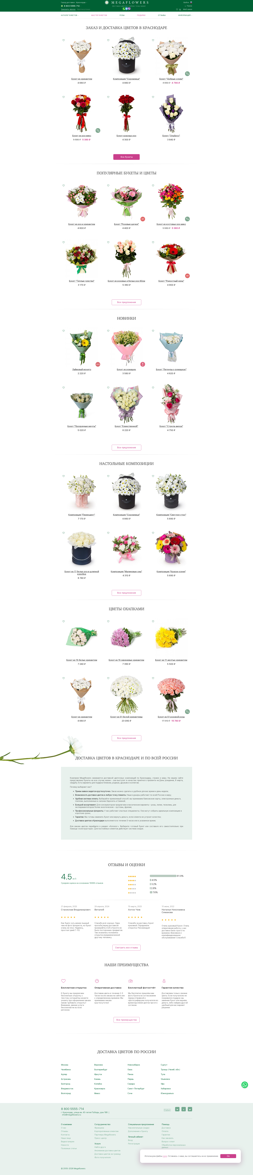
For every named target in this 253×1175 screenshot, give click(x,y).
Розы (122, 15)
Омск (130, 1069)
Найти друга (100, 1147)
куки (165, 1156)
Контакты (65, 1135)
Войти (186, 2)
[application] (167, 1109)
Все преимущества (126, 1020)
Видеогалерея (67, 1141)
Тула (163, 1074)
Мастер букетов (99, 15)
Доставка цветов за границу (107, 1154)
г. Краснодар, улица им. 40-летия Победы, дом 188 (84, 1112)
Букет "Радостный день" (171, 281)
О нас (63, 1128)
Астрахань (66, 1079)
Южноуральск (167, 1093)
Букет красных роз (126, 135)
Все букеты (127, 157)
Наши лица (66, 1138)
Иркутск (98, 1074)
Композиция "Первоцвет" (81, 515)
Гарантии (166, 1135)
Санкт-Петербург (136, 1088)
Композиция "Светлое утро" (171, 515)
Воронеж (98, 1065)
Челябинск (66, 1069)
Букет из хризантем (81, 79)
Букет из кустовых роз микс (171, 224)
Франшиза (99, 1128)
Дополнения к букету (138, 1131)
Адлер (64, 1074)
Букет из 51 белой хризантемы (126, 717)
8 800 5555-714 (72, 1109)
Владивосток (67, 1088)
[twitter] (190, 1109)
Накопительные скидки (138, 1128)
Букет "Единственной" (126, 426)
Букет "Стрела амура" (171, 426)
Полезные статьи (69, 1148)
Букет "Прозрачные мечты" (81, 426)
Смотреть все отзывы (126, 947)
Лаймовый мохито (81, 369)
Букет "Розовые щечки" (126, 224)
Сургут (164, 1065)
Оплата (165, 1131)
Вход (130, 1140)
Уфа (162, 1084)
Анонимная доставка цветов (107, 1150)
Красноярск (99, 1088)
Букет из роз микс (81, 135)
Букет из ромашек (126, 369)
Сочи (130, 1093)
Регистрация (134, 1144)
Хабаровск (166, 1088)
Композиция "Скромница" (126, 79)
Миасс (97, 1093)
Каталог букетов (69, 15)
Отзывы (162, 15)
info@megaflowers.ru (71, 1115)
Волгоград (66, 1093)
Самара (131, 1084)
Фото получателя (102, 1157)
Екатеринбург (100, 1069)
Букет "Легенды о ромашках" (171, 369)
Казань (97, 1079)
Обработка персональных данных (174, 1146)
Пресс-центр (100, 1138)
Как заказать (167, 1138)
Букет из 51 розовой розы (171, 717)
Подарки (141, 15)
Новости (65, 1145)
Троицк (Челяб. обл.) (170, 1069)
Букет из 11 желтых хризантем (171, 660)
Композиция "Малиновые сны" (126, 571)
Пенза (130, 1074)
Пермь (131, 1079)
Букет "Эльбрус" (171, 135)
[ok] (183, 1109)
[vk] (177, 1109)
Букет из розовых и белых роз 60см (126, 281)
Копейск (98, 1084)
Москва (64, 1065)
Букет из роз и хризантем (81, 224)
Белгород (65, 1084)
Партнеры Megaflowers (105, 1135)
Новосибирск (134, 1065)
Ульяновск (165, 1079)
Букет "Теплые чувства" (81, 281)
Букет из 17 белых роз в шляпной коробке (82, 572)
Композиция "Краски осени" (171, 571)
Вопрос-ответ (168, 1141)
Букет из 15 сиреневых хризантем (126, 660)
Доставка (166, 1128)
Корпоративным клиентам (106, 1131)
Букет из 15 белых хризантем (81, 660)
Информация (184, 15)
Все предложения (126, 302)
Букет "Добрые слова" (171, 79)
